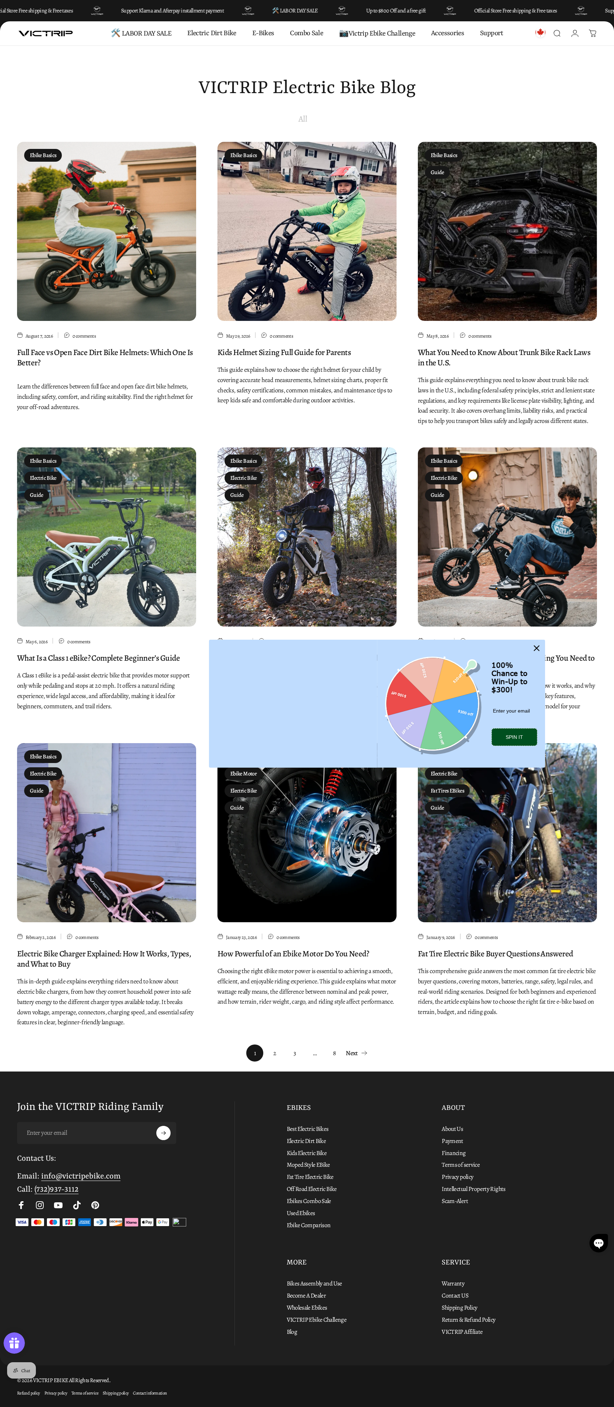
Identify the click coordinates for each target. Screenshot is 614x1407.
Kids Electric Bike (307, 1153)
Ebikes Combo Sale (309, 1201)
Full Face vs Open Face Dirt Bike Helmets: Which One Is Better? (105, 357)
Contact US (455, 1296)
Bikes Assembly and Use (314, 1284)
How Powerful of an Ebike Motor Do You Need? (293, 953)
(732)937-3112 (56, 1189)
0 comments (84, 336)
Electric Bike (43, 478)
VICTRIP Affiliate (462, 1332)
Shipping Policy (460, 1308)
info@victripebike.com (80, 1176)
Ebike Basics (43, 155)
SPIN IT (444, 737)
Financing (453, 1153)
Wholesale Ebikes (307, 1308)
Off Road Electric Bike (312, 1189)
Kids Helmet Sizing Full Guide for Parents (284, 352)
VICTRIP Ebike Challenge (317, 1320)
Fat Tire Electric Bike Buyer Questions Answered (495, 953)
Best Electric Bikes (308, 1129)
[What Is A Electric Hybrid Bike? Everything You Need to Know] (507, 537)
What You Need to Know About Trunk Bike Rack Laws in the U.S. (504, 357)
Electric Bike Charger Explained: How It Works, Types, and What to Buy (104, 959)
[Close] (466, 628)
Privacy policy (457, 1177)
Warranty (453, 1284)
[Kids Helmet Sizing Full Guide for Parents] (307, 231)
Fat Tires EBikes (447, 791)
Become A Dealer (306, 1296)
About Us (452, 1129)
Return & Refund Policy (468, 1320)
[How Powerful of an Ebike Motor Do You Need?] (307, 832)
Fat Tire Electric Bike (310, 1177)
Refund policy (28, 1393)
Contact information (150, 1393)
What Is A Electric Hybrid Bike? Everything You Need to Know (506, 663)
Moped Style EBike (308, 1165)
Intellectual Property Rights (473, 1189)
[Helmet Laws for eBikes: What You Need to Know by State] (307, 537)
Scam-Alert (455, 1201)
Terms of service (461, 1165)
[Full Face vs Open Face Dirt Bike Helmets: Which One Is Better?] (106, 231)
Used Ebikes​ (301, 1213)
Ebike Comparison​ (309, 1225)
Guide (437, 172)
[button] (598, 1243)
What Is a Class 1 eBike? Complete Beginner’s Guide (98, 658)
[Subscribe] (163, 1133)
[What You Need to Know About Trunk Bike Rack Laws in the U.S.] (507, 231)
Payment (452, 1141)
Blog (292, 1332)
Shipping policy (116, 1393)
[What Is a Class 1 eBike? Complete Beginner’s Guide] (106, 537)
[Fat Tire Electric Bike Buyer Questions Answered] (507, 832)
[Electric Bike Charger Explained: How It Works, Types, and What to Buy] (106, 832)
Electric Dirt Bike (306, 1141)
